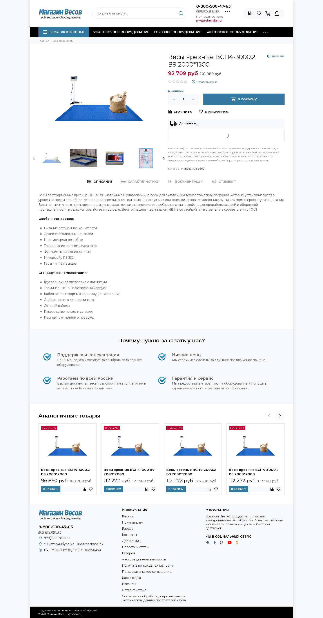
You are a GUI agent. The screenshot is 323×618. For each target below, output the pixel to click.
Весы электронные (67, 32)
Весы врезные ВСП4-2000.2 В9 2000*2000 (191, 472)
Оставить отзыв (134, 590)
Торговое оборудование (177, 32)
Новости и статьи (135, 547)
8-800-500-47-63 (213, 6)
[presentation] (34, 158)
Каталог (128, 516)
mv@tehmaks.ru (57, 538)
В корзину (50, 489)
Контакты (129, 535)
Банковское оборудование (232, 32)
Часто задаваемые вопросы (144, 559)
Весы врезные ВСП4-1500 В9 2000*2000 (129, 472)
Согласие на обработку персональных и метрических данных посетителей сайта (154, 598)
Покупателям (132, 522)
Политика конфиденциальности (147, 565)
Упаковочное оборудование (121, 32)
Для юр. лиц (131, 541)
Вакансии (129, 584)
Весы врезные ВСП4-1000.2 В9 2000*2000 (65, 472)
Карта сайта (131, 578)
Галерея (128, 553)
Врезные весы (194, 168)
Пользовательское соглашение (146, 572)
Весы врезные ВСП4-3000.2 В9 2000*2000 (254, 472)
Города (127, 529)
